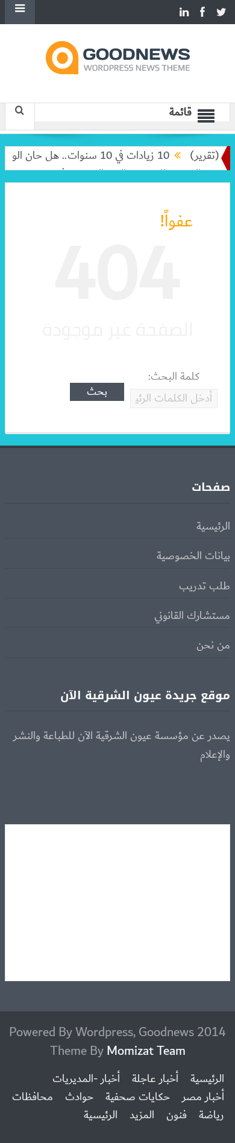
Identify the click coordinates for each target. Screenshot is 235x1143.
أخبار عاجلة (155, 1079)
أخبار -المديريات (86, 1079)
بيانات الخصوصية (193, 556)
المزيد (142, 1115)
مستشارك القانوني (192, 616)
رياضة (211, 1115)
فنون (176, 1115)
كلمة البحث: (173, 377)
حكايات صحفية (137, 1097)
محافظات (32, 1097)
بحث (97, 392)
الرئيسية (213, 526)
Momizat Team (146, 1051)
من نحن (213, 645)
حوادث (79, 1097)
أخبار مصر (203, 1097)
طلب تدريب (204, 586)
